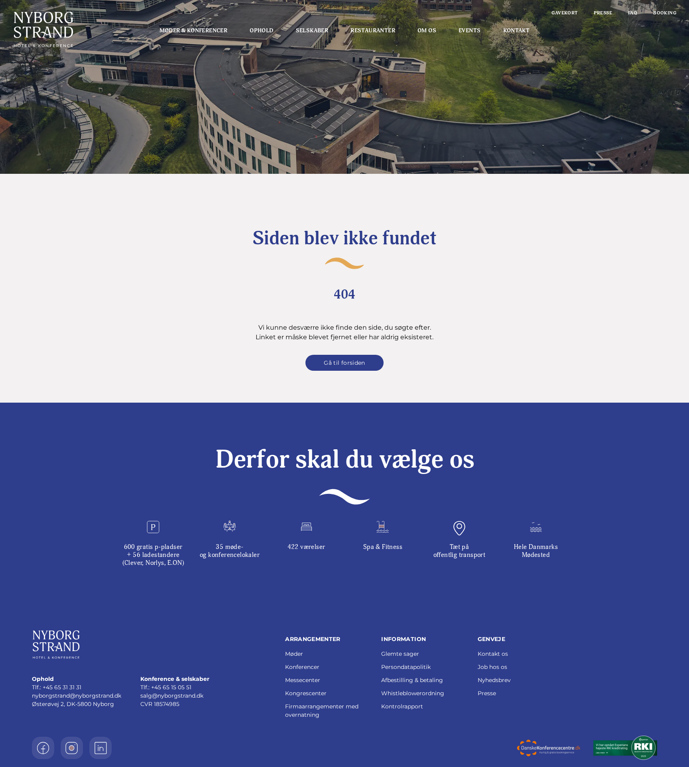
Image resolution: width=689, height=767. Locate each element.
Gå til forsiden (344, 362)
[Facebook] (43, 748)
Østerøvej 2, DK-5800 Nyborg (73, 704)
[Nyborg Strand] (68, 29)
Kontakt (516, 30)
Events (469, 30)
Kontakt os (493, 653)
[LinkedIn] (100, 748)
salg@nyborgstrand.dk (171, 695)
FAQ (632, 13)
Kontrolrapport (402, 706)
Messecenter (302, 680)
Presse (603, 13)
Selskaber (312, 30)
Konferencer (302, 667)
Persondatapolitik (406, 667)
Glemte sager (400, 653)
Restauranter (372, 30)
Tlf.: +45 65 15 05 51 (165, 687)
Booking (664, 13)
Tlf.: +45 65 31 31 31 (56, 687)
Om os (426, 30)
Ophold (261, 30)
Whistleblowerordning (412, 693)
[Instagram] (72, 748)
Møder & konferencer (193, 30)
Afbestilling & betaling (412, 680)
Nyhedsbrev (494, 680)
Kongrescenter (306, 693)
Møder (294, 653)
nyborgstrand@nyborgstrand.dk (76, 695)
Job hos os (492, 667)
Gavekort (564, 13)
